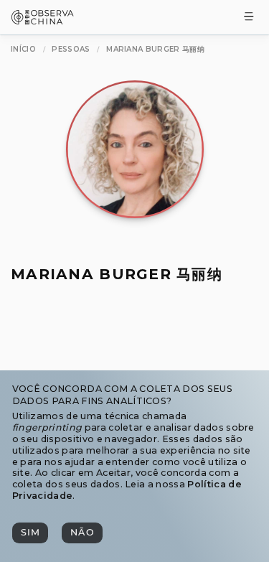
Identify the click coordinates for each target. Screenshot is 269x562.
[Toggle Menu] (249, 17)
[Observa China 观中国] (42, 20)
